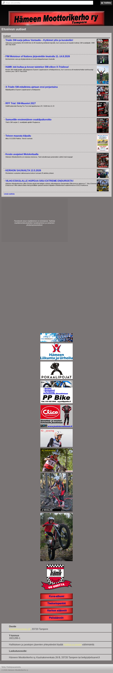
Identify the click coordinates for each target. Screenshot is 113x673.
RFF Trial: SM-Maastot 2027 (20, 103)
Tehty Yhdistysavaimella (11, 667)
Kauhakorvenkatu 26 (20, 629)
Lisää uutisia (9, 194)
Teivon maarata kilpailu (18, 136)
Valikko (107, 2)
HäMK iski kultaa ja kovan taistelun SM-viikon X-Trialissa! (37, 67)
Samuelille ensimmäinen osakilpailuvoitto (28, 119)
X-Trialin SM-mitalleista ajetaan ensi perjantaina (31, 87)
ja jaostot (77, 644)
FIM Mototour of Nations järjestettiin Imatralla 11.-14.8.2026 (37, 56)
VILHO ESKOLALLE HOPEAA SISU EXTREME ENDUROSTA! (39, 181)
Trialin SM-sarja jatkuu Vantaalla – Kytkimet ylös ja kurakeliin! (39, 40)
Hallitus (68, 644)
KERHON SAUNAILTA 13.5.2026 (23, 170)
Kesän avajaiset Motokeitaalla (21, 154)
